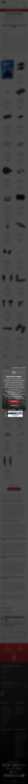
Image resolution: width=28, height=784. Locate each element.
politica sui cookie (15, 392)
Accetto (14, 401)
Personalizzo (14, 405)
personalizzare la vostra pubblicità (14, 396)
